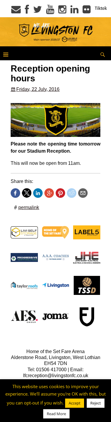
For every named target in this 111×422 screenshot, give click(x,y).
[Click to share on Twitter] (26, 193)
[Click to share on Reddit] (71, 193)
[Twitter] (37, 11)
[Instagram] (62, 11)
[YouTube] (50, 11)
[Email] (16, 11)
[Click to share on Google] (49, 193)
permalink (28, 207)
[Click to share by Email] (83, 193)
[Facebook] (27, 11)
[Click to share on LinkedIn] (38, 193)
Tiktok (101, 8)
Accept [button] (75, 403)
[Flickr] (87, 11)
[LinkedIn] (74, 11)
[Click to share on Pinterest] (60, 193)
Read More (56, 413)
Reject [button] (95, 403)
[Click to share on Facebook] (15, 193)
